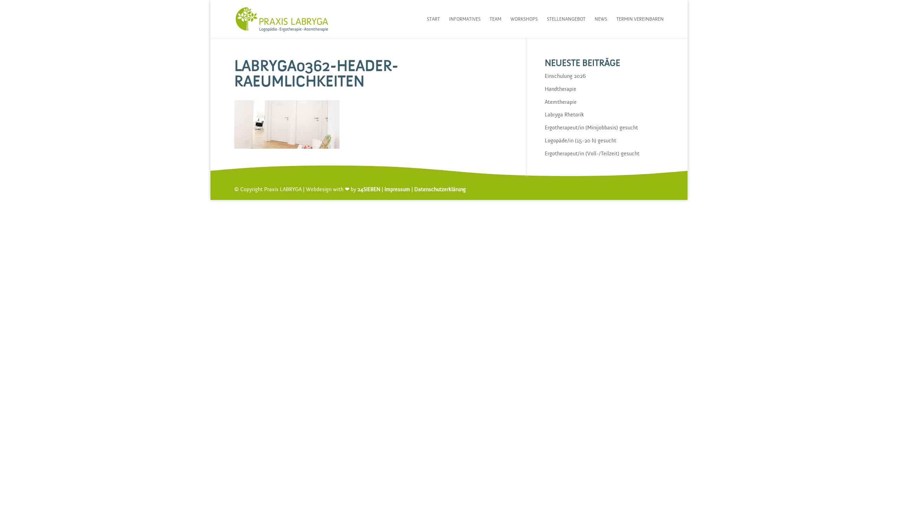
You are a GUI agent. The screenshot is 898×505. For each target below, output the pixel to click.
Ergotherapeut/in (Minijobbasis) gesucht (591, 128)
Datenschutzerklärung (440, 190)
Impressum (397, 190)
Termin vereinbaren (640, 19)
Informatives (465, 19)
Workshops (524, 19)
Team (495, 19)
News (601, 19)
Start (433, 19)
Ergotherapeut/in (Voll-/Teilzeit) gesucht (592, 154)
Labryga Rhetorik (564, 115)
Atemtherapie (561, 102)
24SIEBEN (368, 190)
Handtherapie (560, 89)
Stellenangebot (566, 19)
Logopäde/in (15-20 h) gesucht (580, 141)
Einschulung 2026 (565, 76)
